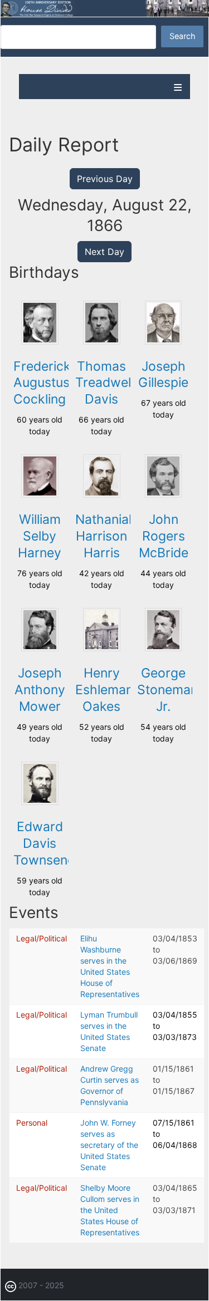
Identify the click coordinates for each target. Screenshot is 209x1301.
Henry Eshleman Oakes (104, 689)
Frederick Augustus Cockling (42, 383)
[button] (39, 341)
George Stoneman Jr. (167, 689)
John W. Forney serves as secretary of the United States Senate (109, 1145)
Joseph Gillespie (163, 375)
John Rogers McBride (163, 536)
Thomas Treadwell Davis (104, 383)
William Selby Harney (39, 536)
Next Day (104, 251)
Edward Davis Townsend (44, 843)
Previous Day (105, 178)
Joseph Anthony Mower (39, 689)
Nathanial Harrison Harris (103, 536)
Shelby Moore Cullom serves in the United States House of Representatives (109, 1210)
